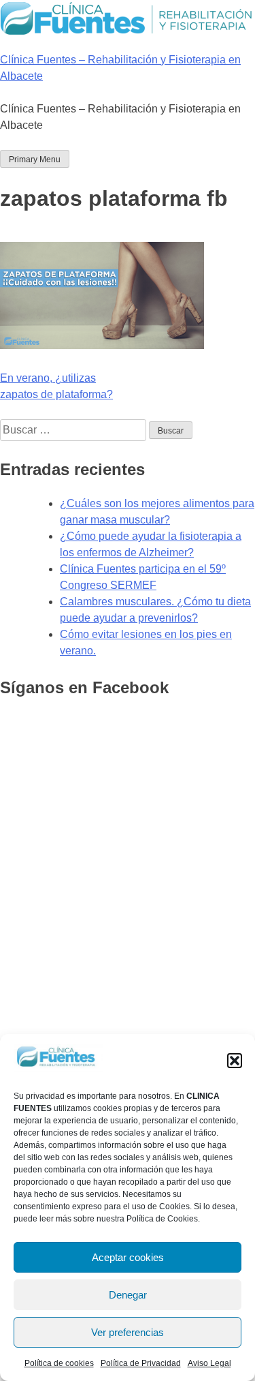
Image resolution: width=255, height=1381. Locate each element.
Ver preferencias (127, 1332)
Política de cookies (59, 1363)
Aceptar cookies (128, 1257)
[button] (234, 1060)
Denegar (128, 1295)
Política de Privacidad (141, 1363)
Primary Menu (35, 159)
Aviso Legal (209, 1363)
